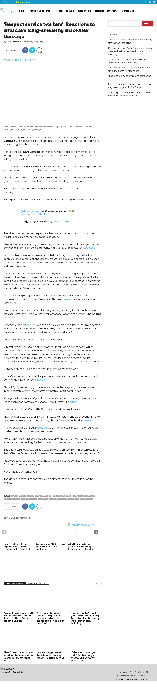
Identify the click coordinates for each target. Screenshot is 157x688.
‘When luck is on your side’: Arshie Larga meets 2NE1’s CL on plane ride (84, 656)
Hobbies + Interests (106, 10)
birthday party (12, 499)
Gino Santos (56, 499)
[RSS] (150, 2)
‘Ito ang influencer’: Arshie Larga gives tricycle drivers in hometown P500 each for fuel (50, 618)
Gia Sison (43, 499)
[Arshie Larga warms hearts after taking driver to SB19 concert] (52, 638)
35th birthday (18, 496)
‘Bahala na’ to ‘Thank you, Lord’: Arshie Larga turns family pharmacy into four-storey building (85, 618)
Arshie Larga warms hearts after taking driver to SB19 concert (51, 655)
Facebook (88, 247)
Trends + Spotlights (39, 10)
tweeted (67, 299)
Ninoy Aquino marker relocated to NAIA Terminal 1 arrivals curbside (129, 94)
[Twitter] (154, 2)
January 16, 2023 (60, 221)
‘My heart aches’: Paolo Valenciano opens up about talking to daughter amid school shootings (131, 51)
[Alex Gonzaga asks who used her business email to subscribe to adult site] (19, 638)
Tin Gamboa (86, 499)
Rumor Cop (128, 10)
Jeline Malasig (13, 42)
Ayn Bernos (88, 496)
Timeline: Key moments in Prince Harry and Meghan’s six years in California (131, 86)
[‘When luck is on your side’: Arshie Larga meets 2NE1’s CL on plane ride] (86, 638)
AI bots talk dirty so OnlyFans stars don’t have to (129, 78)
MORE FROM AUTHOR (37, 583)
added (73, 401)
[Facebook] (140, 2)
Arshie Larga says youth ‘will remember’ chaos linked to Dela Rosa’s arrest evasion (19, 617)
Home (20, 10)
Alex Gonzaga (57, 496)
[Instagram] (145, 2)
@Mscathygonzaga (29, 211)
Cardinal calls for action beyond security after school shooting (130, 41)
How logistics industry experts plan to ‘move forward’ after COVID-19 (17, 546)
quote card (42, 427)
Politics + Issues (64, 10)
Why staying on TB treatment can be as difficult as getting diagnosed (129, 69)
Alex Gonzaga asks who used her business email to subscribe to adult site (19, 656)
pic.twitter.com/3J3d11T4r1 (33, 214)
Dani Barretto (29, 499)
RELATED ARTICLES (14, 583)
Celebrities (84, 10)
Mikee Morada (71, 499)
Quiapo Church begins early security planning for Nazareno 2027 (127, 61)
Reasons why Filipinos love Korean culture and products (50, 546)
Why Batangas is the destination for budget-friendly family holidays (81, 546)
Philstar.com (23, 2)
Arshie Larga (73, 496)
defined (31, 324)
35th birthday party (37, 496)
